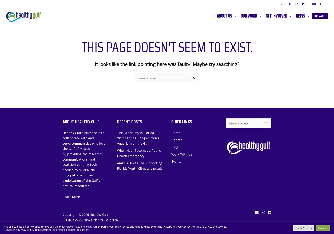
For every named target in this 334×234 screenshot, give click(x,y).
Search (191, 75)
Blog (174, 147)
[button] (281, 4)
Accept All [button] (323, 227)
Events (176, 161)
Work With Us (181, 154)
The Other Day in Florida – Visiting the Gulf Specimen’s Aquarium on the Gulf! (138, 138)
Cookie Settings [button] (303, 227)
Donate (176, 140)
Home (175, 133)
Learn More (71, 197)
